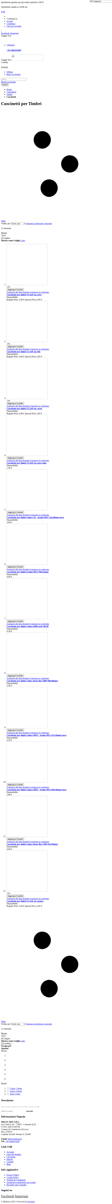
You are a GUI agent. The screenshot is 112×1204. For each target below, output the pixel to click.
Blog (9, 1164)
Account (10, 1152)
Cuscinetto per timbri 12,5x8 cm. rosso (24, 408)
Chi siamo (11, 1157)
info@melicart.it (15, 1139)
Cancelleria (11, 92)
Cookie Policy (13, 1177)
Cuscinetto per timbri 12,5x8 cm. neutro (25, 901)
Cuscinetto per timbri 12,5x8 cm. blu (23, 351)
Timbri (9, 94)
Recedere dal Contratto (16, 1185)
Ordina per (5, 223)
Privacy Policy (13, 1175)
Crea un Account (14, 26)
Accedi (10, 21)
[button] (18, 292)
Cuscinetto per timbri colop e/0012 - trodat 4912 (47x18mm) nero (36, 735)
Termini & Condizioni (16, 1180)
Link (3, 11)
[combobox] (13, 79)
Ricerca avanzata (8, 82)
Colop (16, 1088)
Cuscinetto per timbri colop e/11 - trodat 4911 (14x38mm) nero (35, 517)
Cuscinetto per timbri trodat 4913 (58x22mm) (27, 572)
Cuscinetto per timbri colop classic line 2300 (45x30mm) (32, 844)
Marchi (10, 1159)
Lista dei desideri (14, 1154)
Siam (15, 1094)
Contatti (10, 1162)
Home (9, 89)
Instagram (14, 33)
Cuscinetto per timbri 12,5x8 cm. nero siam (26, 463)
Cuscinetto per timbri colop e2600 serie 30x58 (27, 626)
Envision (31, 1201)
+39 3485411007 (12, 1141)
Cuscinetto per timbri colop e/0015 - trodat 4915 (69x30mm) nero (36, 790)
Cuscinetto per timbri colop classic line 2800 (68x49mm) (32, 681)
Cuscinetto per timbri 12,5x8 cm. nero (24, 295)
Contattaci (11, 23)
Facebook (5, 33)
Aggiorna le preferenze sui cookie (21, 1182)
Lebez (16, 1091)
